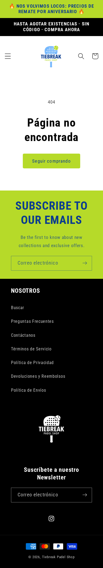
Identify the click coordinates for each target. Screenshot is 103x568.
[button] (8, 56)
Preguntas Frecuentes (32, 321)
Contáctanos (23, 335)
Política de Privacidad (32, 362)
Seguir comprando (51, 161)
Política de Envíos (28, 390)
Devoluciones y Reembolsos (38, 376)
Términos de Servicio (31, 349)
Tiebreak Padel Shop (58, 557)
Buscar (17, 307)
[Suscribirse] (85, 263)
